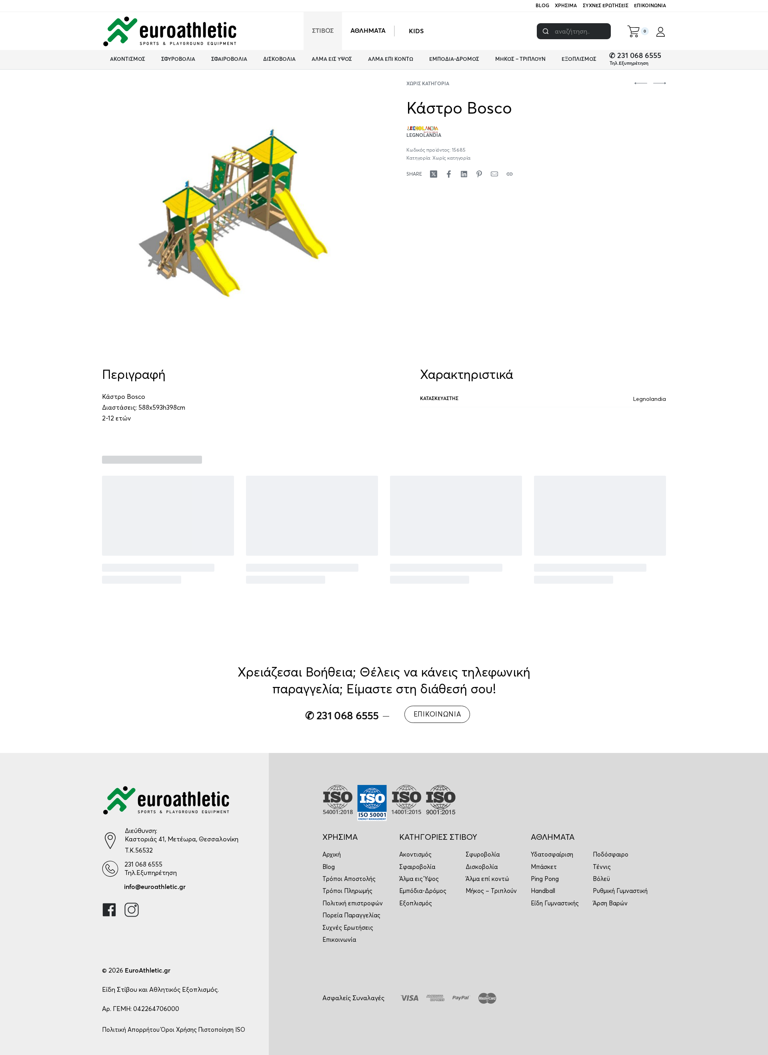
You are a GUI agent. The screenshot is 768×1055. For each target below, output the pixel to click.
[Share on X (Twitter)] (433, 174)
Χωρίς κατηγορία (427, 84)
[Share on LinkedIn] (464, 174)
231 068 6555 (143, 864)
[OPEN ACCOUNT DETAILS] (660, 31)
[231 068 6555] (110, 869)
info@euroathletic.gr (155, 887)
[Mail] (494, 174)
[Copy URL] (509, 174)
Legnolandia (649, 398)
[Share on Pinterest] (479, 174)
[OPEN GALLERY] (234, 214)
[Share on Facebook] (448, 174)
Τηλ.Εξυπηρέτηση (629, 63)
